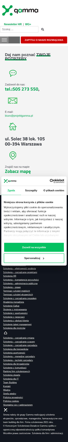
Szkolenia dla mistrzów (14, 328)
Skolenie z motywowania (15, 309)
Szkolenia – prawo (12, 287)
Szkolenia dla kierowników (15, 349)
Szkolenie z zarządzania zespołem (19, 298)
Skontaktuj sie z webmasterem (18, 405)
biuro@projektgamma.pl (19, 115)
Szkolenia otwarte (11, 375)
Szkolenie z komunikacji (14, 368)
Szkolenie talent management (17, 324)
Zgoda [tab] (11, 190)
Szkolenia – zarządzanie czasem (19, 341)
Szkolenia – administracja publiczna (20, 283)
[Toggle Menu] (4, 39)
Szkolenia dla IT (11, 379)
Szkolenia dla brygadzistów (16, 364)
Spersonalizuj (32, 258)
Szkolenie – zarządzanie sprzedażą (20, 345)
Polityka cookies (11, 401)
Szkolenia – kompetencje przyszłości (21, 280)
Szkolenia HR (9, 276)
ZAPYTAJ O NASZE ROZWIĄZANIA (44, 40)
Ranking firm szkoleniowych (16, 371)
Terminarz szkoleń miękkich (16, 291)
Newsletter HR (13, 24)
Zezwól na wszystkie (34, 247)
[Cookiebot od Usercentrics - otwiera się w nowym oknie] (49, 181)
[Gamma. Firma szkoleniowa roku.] (20, 10)
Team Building (10, 382)
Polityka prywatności (13, 397)
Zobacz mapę (18, 171)
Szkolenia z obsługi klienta (16, 320)
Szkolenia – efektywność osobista (19, 268)
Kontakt (7, 386)
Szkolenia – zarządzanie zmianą (18, 338)
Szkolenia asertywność (14, 353)
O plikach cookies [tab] (53, 190)
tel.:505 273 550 (21, 88)
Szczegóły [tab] (31, 190)
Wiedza (6, 390)
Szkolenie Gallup (11, 306)
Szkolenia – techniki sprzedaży (18, 360)
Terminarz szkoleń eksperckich (18, 294)
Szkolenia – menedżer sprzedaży (19, 356)
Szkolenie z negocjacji (14, 317)
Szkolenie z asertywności (15, 313)
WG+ (28, 24)
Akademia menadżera (13, 302)
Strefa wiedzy (9, 393)
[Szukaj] (41, 29)
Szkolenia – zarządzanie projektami (20, 272)
